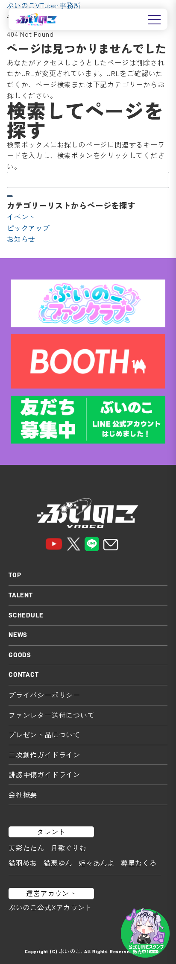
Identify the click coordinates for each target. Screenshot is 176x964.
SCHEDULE (26, 615)
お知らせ (21, 239)
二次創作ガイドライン (44, 754)
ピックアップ (28, 228)
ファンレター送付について (52, 715)
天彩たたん (26, 848)
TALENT (21, 595)
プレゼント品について (44, 734)
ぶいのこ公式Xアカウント (50, 907)
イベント (21, 217)
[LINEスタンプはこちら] (145, 933)
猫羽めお (23, 863)
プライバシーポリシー (44, 695)
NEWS (18, 635)
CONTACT (24, 674)
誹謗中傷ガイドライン (44, 774)
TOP (15, 575)
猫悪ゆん (58, 863)
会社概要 (23, 794)
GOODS (20, 655)
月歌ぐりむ (69, 848)
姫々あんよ (96, 863)
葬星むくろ (139, 863)
